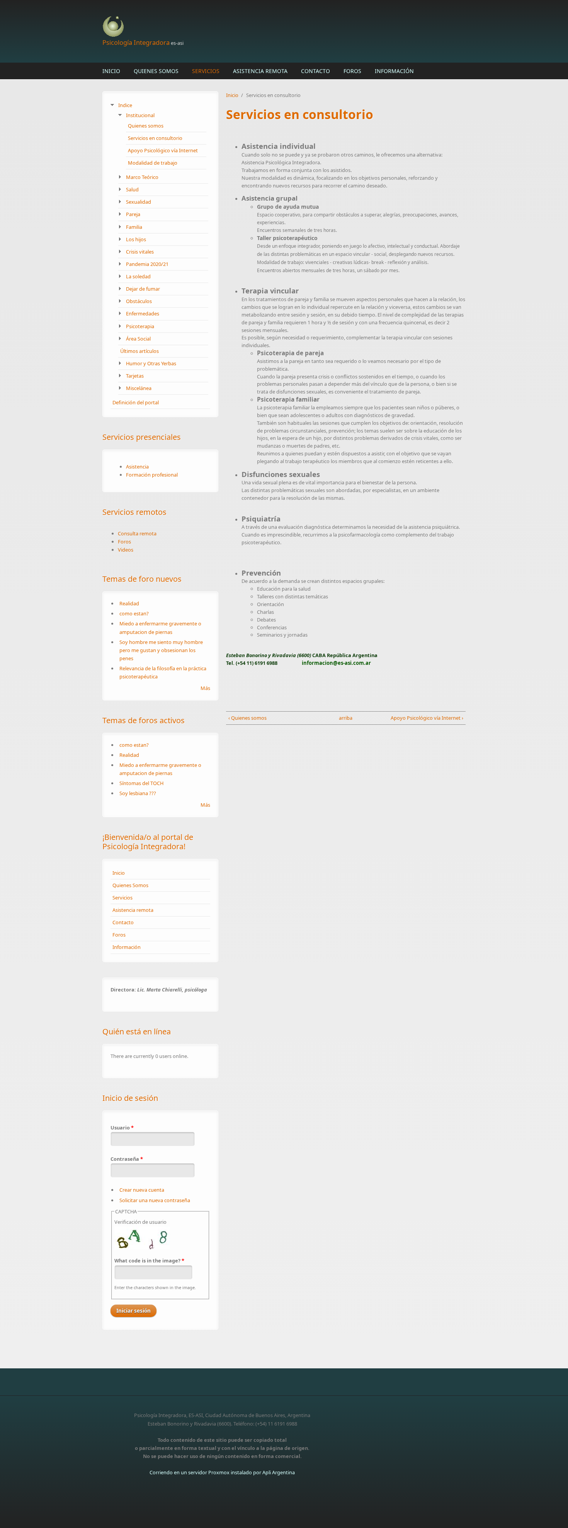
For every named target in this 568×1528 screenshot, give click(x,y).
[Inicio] (222, 26)
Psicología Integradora (136, 42)
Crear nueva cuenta (141, 1189)
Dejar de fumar (143, 288)
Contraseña (127, 1158)
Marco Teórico (142, 177)
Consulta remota (137, 533)
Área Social (138, 338)
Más (205, 688)
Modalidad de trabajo (152, 162)
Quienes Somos (156, 71)
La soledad (138, 276)
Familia (134, 226)
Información (394, 71)
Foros (352, 71)
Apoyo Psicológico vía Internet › (427, 717)
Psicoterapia (140, 326)
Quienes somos (145, 125)
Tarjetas (135, 375)
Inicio (111, 71)
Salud (132, 189)
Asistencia (137, 466)
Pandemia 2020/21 (147, 264)
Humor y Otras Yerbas (151, 363)
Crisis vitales (140, 251)
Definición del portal (135, 402)
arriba (343, 717)
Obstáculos (139, 301)
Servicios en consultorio (155, 138)
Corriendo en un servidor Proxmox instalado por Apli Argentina (222, 1472)
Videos (125, 549)
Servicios (205, 71)
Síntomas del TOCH (141, 783)
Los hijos (136, 239)
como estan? (134, 613)
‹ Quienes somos (247, 717)
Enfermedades (142, 313)
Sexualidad (138, 201)
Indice (125, 105)
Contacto (315, 71)
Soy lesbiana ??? (137, 793)
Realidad (129, 603)
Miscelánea (138, 388)
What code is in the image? (149, 1260)
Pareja (133, 214)
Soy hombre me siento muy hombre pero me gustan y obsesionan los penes (161, 650)
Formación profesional (152, 474)
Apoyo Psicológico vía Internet (163, 150)
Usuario (122, 1127)
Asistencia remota (260, 71)
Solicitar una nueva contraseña (154, 1200)
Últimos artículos (139, 351)
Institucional (140, 115)
